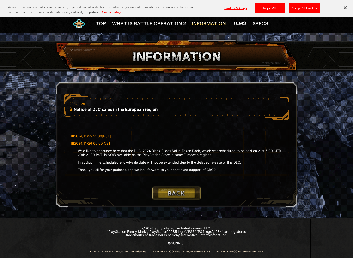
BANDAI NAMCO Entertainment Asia (239, 251)
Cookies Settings (235, 8)
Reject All (269, 8)
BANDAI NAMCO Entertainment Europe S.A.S (182, 251)
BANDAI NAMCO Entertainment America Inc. (118, 251)
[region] (176, 8)
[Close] (345, 8)
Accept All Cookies (304, 8)
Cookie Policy (111, 12)
